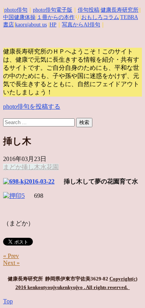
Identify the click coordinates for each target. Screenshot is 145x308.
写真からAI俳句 (81, 25)
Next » (11, 263)
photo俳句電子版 (52, 10)
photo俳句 (15, 10)
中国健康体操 (19, 17)
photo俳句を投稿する (31, 106)
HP (52, 25)
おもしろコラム (100, 17)
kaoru (21, 25)
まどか (12, 167)
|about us (37, 25)
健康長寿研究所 (119, 10)
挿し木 (31, 167)
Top (8, 301)
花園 (52, 167)
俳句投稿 (88, 10)
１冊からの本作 (56, 17)
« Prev (11, 256)
